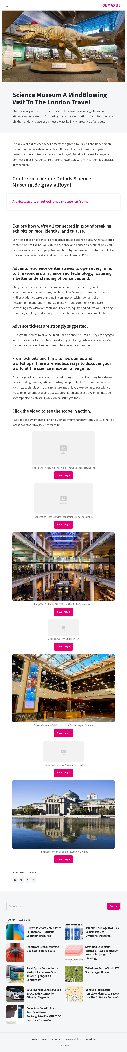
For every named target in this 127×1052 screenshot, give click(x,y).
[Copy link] (34, 880)
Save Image (63, 475)
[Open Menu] (9, 5)
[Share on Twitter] (21, 880)
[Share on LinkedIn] (27, 880)
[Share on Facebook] (15, 880)
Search (113, 906)
